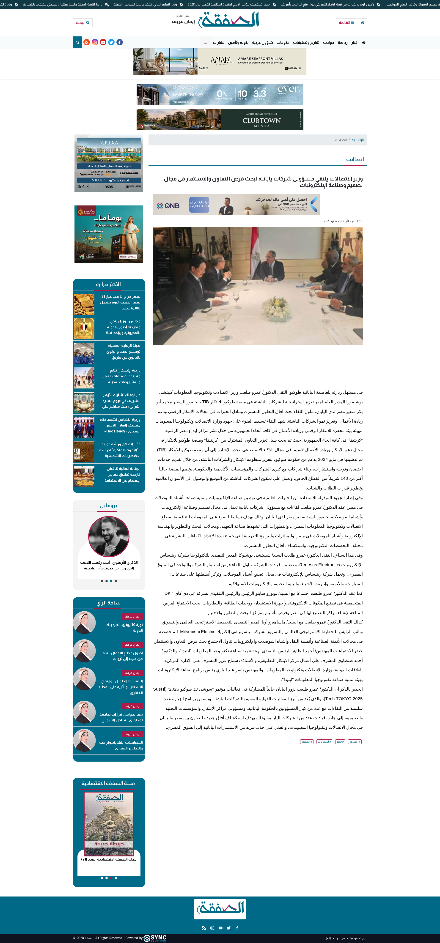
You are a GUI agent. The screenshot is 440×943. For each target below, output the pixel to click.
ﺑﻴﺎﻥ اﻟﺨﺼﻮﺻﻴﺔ (357, 938)
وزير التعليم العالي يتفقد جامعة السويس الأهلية (145, 4)
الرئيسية (358, 140)
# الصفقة (307, 741)
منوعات (283, 42)
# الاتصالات (324, 741)
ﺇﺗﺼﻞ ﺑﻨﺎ (326, 938)
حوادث (328, 42)
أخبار (354, 42)
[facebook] (119, 42)
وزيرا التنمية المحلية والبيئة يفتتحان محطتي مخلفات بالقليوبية (63, 4)
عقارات (218, 42)
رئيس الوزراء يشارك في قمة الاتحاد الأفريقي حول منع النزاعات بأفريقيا (327, 4)
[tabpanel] (108, 547)
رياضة (343, 42)
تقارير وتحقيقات (306, 42)
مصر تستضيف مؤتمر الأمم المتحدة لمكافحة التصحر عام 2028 (229, 4)
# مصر (340, 741)
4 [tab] (102, 581)
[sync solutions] (154, 938)
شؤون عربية (262, 42)
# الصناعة (354, 741)
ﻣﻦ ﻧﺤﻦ (340, 938)
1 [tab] (116, 581)
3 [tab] (106, 581)
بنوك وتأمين (238, 42)
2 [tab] (111, 581)
